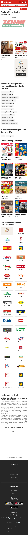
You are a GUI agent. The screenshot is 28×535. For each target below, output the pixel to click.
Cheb (7, 117)
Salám (3, 136)
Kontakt (14, 471)
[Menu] (25, 2)
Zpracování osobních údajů (14, 531)
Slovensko (22, 518)
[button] (23, 2)
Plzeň (7, 94)
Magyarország (11, 518)
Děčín (7, 106)
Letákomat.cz (18, 522)
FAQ (14, 469)
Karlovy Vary (9, 112)
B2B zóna (14, 493)
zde (9, 424)
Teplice (8, 109)
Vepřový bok (9, 136)
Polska (17, 518)
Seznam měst (14, 477)
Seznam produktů (14, 480)
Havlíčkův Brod (10, 123)
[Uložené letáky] (20, 2)
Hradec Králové (10, 97)
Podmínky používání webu (14, 528)
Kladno (8, 103)
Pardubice (8, 100)
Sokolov (8, 120)
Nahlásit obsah (14, 474)
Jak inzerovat (14, 490)
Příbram (8, 114)
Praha (7, 91)
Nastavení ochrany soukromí (14, 526)
